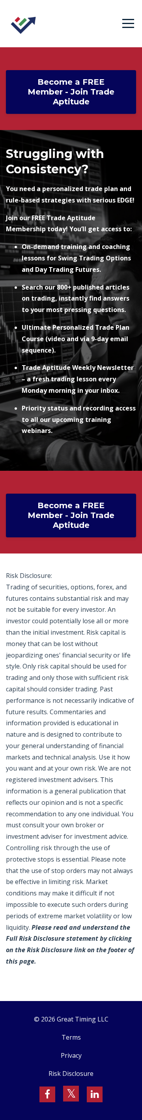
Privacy (71, 1055)
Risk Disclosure (71, 1073)
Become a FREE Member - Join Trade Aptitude (71, 91)
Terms (71, 1037)
